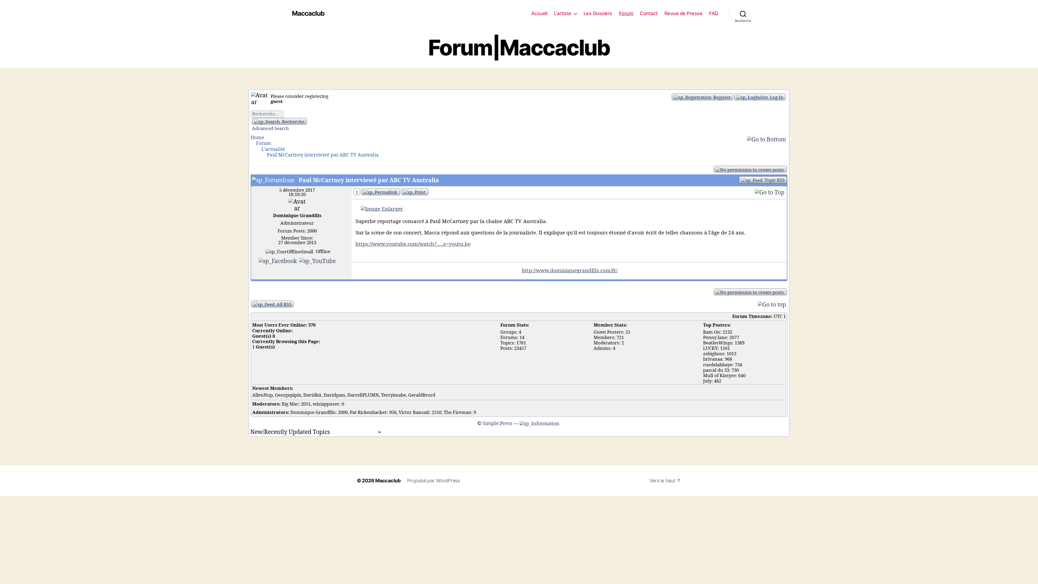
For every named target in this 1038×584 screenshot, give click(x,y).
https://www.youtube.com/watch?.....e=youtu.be (413, 244)
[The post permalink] (380, 191)
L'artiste (562, 13)
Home (257, 138)
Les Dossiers (598, 13)
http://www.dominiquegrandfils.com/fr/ (570, 270)
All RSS (283, 304)
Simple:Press (497, 423)
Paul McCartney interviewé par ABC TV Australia (323, 155)
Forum (626, 13)
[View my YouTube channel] (317, 260)
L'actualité (273, 149)
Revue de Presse (683, 13)
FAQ (713, 13)
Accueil (539, 13)
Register (721, 97)
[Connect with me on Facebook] (278, 260)
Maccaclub (308, 13)
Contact (649, 13)
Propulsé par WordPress (433, 480)
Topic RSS (774, 180)
